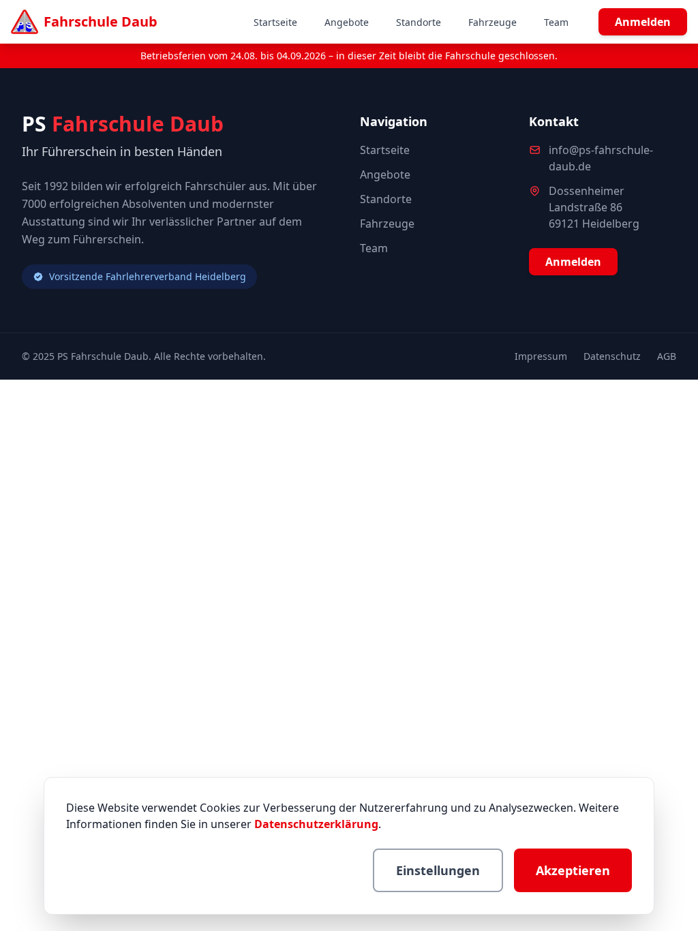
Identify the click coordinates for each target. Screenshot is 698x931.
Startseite (275, 22)
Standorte (418, 22)
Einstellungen (438, 870)
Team (556, 22)
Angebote (346, 22)
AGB (666, 356)
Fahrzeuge (492, 22)
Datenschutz (612, 356)
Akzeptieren (573, 870)
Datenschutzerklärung (316, 823)
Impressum (541, 356)
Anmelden (643, 21)
